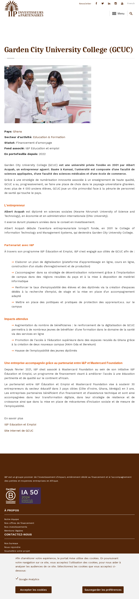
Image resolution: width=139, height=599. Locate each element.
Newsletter (85, 3)
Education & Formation (49, 137)
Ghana (17, 131)
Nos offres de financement (19, 523)
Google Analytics (29, 579)
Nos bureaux (11, 543)
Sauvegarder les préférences (103, 589)
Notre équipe (11, 519)
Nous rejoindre (12, 547)
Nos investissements (15, 527)
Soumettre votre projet (17, 551)
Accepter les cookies (33, 589)
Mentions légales (13, 530)
